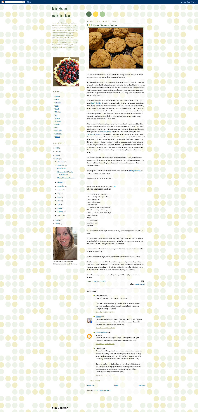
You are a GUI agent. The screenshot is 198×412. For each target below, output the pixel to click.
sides (56, 106)
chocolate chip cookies (94, 134)
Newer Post (90, 385)
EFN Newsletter (101, 332)
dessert (142, 284)
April (59, 204)
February (61, 212)
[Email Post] (142, 281)
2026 (57, 148)
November (61, 165)
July (59, 193)
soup (56, 127)
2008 (57, 159)
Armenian (58, 133)
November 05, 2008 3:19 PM (105, 312)
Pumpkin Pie (61, 168)
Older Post (141, 385)
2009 (57, 155)
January (60, 215)
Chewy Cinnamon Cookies (65, 178)
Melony (98, 316)
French (57, 137)
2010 (57, 151)
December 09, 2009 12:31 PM (105, 375)
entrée (57, 99)
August (60, 190)
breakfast (58, 121)
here (115, 186)
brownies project (105, 131)
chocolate (58, 102)
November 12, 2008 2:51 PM (105, 344)
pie (56, 115)
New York (58, 130)
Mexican (58, 112)
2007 (57, 220)
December (61, 162)
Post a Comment (95, 380)
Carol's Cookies (96, 103)
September (61, 186)
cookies (137, 284)
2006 (57, 224)
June (59, 197)
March (60, 208)
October (60, 182)
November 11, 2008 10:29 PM (105, 328)
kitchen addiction (62, 12)
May (59, 201)
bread (57, 109)
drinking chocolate (134, 170)
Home (116, 385)
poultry (57, 118)
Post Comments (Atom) (103, 390)
